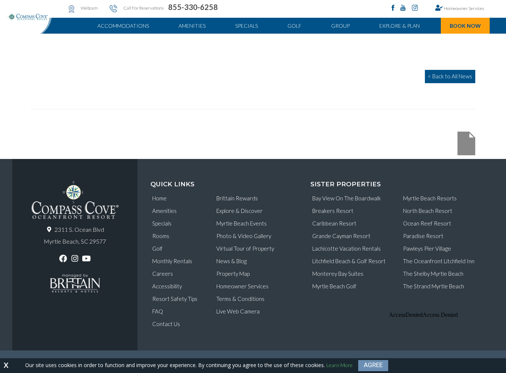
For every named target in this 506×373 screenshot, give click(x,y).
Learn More (339, 365)
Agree (373, 365)
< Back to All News (450, 76)
